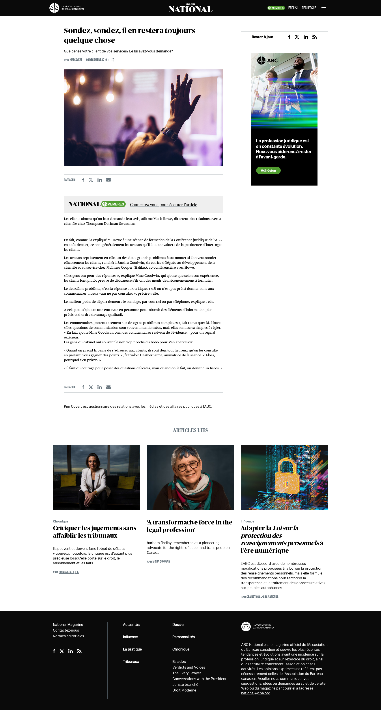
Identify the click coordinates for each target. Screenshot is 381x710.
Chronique (60, 521)
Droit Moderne (184, 690)
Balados (179, 662)
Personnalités (183, 637)
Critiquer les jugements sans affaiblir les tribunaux (94, 532)
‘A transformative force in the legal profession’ (189, 526)
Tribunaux (131, 662)
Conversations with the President (199, 679)
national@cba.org (255, 693)
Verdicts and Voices (188, 667)
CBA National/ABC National (262, 596)
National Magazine (68, 625)
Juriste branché (185, 684)
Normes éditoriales (68, 636)
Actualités (131, 625)
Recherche (309, 8)
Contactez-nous (66, 630)
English (293, 8)
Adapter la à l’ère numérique (282, 539)
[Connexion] (112, 59)
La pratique (132, 649)
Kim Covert (76, 59)
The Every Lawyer (186, 673)
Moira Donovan (161, 561)
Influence (247, 521)
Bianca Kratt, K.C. (69, 572)
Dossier (178, 625)
